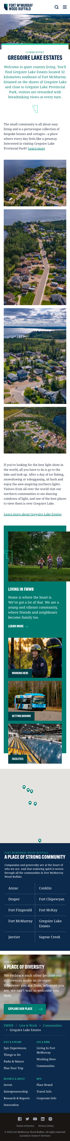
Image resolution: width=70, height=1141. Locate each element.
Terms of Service (25, 1125)
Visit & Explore (13, 1042)
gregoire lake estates (25, 1030)
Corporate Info (46, 1098)
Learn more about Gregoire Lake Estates (33, 514)
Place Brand (44, 1085)
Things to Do (12, 1055)
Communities (46, 1066)
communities (52, 1025)
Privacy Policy (46, 1125)
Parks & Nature (14, 1061)
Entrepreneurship (16, 1091)
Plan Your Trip (13, 1068)
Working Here (46, 1059)
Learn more (36, 148)
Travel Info (44, 1091)
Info (39, 1079)
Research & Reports (17, 1098)
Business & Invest (14, 1079)
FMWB (8, 1025)
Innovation (11, 1105)
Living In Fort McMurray (46, 1050)
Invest (8, 1085)
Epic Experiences (15, 1048)
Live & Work (28, 1025)
